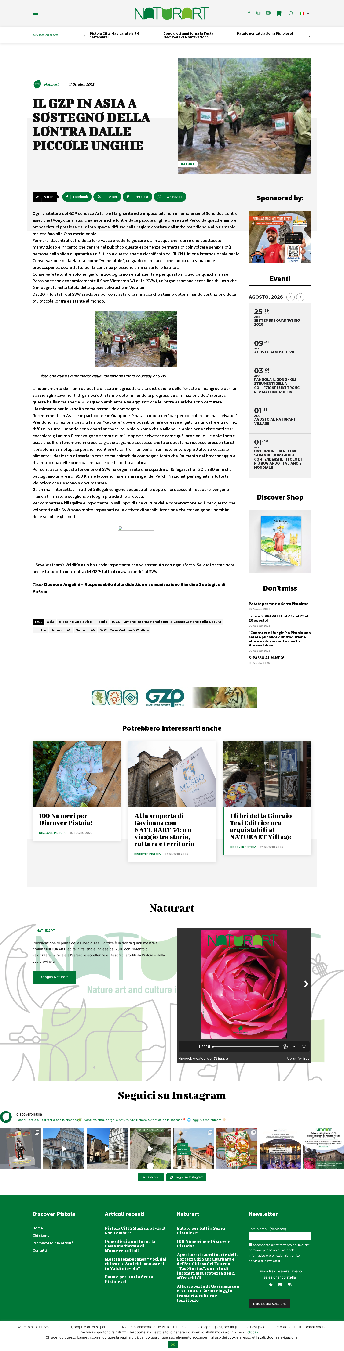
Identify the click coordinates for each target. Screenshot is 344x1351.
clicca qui (254, 1332)
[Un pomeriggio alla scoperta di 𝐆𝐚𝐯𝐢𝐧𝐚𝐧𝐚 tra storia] (323, 1148)
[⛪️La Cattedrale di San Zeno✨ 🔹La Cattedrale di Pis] (63, 1148)
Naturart (51, 84)
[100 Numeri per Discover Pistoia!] (77, 774)
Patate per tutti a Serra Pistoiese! (265, 33)
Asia (50, 621)
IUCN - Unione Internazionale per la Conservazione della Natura (166, 621)
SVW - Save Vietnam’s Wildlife (124, 630)
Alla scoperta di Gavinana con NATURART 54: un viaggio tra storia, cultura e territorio (164, 829)
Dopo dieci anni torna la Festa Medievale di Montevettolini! (188, 35)
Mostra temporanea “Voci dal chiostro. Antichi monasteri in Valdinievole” (135, 1264)
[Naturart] (38, 84)
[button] (304, 13)
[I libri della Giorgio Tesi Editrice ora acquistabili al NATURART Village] (267, 774)
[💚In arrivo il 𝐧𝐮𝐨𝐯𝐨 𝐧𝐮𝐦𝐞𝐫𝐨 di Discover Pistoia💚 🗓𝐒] (236, 1148)
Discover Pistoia (52, 833)
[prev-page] (85, 36)
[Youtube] (268, 13)
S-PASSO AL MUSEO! (266, 657)
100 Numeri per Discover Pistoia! (65, 819)
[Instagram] (258, 13)
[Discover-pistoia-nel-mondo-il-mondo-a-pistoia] (172, 13)
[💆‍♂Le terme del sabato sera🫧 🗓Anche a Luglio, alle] (280, 1148)
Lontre (40, 630)
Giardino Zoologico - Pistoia (83, 621)
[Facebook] (249, 13)
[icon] (279, 14)
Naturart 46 (61, 630)
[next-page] (310, 36)
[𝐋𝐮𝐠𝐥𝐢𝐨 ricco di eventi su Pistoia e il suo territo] (193, 1148)
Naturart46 (85, 630)
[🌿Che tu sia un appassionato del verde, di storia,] (150, 1148)
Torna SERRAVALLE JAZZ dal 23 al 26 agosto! (279, 618)
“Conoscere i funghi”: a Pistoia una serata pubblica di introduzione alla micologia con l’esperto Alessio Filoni (280, 639)
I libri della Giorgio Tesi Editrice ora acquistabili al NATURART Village (261, 826)
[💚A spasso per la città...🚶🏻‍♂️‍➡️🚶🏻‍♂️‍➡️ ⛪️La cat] (107, 1148)
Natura (188, 164)
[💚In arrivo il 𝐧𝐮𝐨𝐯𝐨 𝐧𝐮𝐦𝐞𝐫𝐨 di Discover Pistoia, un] (20, 1148)
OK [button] (173, 1344)
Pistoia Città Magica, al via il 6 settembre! (114, 35)
